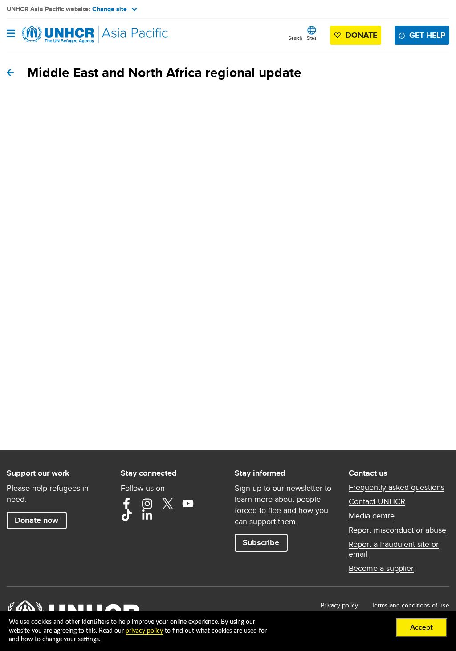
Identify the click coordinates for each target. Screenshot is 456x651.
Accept (421, 627)
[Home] (52, 34)
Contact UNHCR (377, 501)
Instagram (147, 503)
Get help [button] (427, 35)
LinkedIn (147, 515)
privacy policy (144, 631)
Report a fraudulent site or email (394, 549)
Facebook (126, 503)
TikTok (126, 515)
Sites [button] (312, 38)
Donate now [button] (36, 520)
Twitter (167, 503)
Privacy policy (339, 605)
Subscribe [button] (261, 542)
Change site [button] (109, 8)
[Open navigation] (11, 34)
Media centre (372, 516)
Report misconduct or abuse (397, 530)
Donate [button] (361, 35)
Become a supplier (381, 568)
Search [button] (295, 38)
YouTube (188, 503)
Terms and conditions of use (410, 605)
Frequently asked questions (396, 487)
